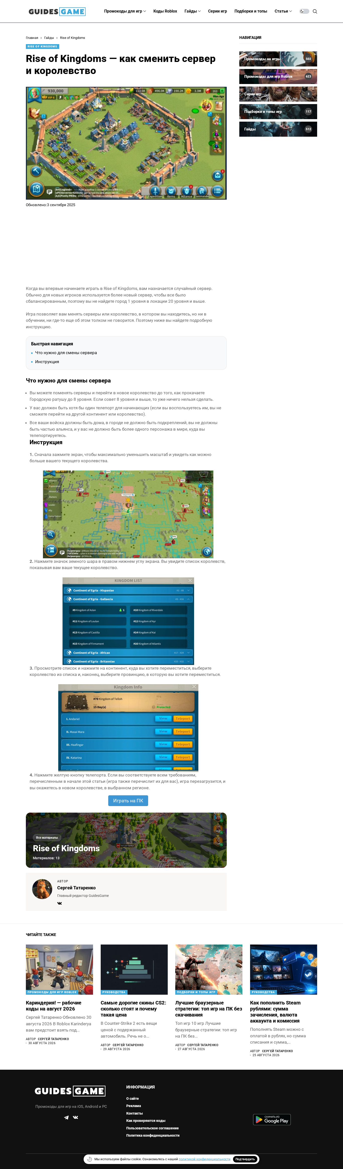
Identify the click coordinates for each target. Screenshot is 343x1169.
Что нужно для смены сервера (66, 352)
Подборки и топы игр (196, 992)
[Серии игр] (278, 94)
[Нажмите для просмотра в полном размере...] (128, 513)
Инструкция (47, 361)
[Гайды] (278, 129)
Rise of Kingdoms (72, 38)
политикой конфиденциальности (205, 1159)
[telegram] (66, 1118)
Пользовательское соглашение (152, 1128)
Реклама (133, 1106)
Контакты (134, 1113)
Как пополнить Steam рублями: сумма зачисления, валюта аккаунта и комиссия (275, 1012)
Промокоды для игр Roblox (52, 992)
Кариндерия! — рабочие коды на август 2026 (53, 1006)
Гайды (49, 38)
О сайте (132, 1099)
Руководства (114, 992)
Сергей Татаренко (76, 887)
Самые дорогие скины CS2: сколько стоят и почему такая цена (133, 1009)
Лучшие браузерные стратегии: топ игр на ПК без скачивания (208, 1009)
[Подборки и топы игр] (278, 111)
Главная (32, 38)
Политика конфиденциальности (153, 1135)
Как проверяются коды (145, 1121)
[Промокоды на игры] (278, 58)
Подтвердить (245, 1159)
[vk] (75, 1117)
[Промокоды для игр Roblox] (278, 76)
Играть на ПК (128, 801)
